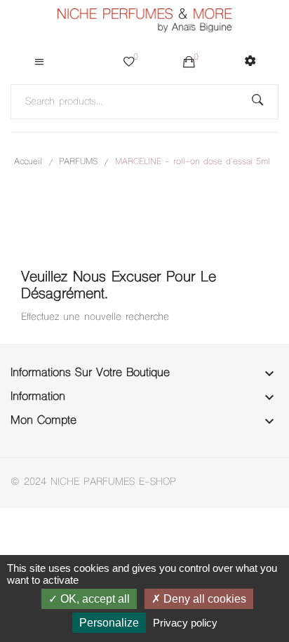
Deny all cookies (203, 599)
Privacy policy (185, 623)
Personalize (109, 623)
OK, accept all (94, 599)
